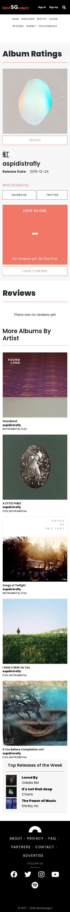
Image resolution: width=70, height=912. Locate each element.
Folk (24, 429)
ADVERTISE (33, 855)
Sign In (42, 7)
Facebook (19, 195)
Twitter (52, 195)
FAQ (52, 838)
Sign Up (53, 7)
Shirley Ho (30, 805)
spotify (35, 140)
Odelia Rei (30, 782)
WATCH (42, 18)
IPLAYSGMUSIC (48, 26)
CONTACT (44, 847)
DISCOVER (28, 18)
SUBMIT (31, 26)
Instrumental (11, 429)
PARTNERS (21, 847)
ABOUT (16, 838)
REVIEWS (18, 26)
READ (15, 18)
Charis (27, 794)
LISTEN (53, 18)
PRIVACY (35, 838)
